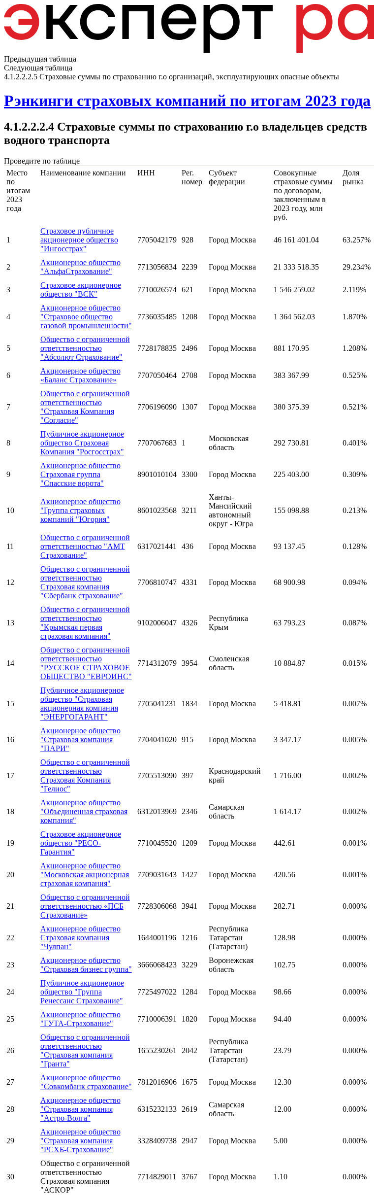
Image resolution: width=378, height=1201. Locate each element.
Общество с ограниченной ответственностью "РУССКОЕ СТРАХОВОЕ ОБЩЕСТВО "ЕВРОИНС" (86, 663)
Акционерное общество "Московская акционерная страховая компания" (84, 874)
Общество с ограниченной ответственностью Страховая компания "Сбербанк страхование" (85, 582)
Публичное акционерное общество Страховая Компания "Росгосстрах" (82, 443)
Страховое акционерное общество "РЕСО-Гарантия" (80, 843)
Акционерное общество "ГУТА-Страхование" (80, 1019)
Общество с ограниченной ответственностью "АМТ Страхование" (85, 546)
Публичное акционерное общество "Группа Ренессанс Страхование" (82, 992)
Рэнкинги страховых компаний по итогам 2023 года (187, 100)
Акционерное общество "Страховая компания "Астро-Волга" (80, 1109)
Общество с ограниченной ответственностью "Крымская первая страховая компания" (85, 622)
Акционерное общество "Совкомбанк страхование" (86, 1082)
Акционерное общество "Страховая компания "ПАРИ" (80, 739)
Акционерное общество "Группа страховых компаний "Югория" (80, 510)
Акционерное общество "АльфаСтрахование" (80, 266)
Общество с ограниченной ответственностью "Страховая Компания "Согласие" (85, 406)
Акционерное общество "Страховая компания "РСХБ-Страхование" (80, 1141)
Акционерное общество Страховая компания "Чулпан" (80, 938)
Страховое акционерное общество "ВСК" (80, 289)
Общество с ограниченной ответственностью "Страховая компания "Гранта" (85, 1050)
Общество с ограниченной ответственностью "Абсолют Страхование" (85, 348)
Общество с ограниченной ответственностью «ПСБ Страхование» (85, 906)
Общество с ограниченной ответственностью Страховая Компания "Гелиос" (85, 775)
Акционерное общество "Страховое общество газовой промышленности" (86, 317)
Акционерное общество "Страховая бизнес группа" (86, 964)
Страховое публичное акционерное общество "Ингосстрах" (79, 240)
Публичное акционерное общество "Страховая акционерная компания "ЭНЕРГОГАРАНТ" (82, 703)
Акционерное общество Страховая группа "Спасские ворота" (80, 474)
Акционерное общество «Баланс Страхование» (80, 375)
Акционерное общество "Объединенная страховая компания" (83, 811)
